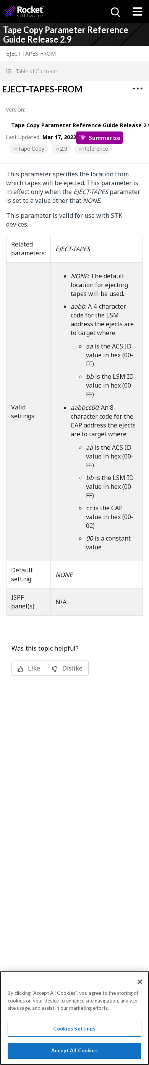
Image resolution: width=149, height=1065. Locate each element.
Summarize (104, 137)
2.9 (63, 148)
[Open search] (114, 11)
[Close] (139, 981)
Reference (95, 148)
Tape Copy (31, 148)
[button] (74, 71)
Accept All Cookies (74, 1050)
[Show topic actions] (137, 88)
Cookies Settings (74, 1029)
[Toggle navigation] (137, 11)
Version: (15, 109)
